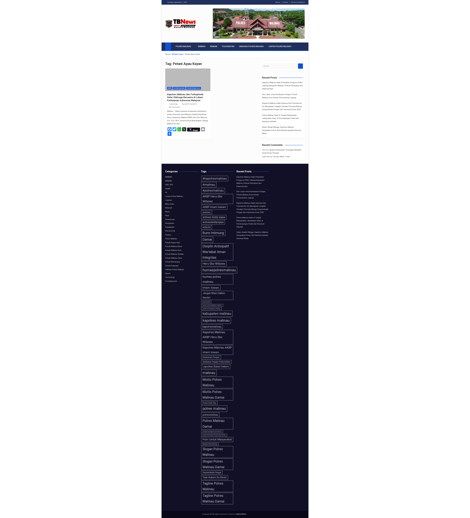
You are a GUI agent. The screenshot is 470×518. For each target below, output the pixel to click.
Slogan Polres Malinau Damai (213, 464)
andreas (207, 212)
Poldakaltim (228, 46)
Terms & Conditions (298, 2)
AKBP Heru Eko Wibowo (212, 199)
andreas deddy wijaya (214, 217)
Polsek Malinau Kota (173, 250)
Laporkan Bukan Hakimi (216, 366)
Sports (168, 273)
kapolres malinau (216, 320)
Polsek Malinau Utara (173, 258)
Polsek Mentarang (172, 262)
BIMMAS (201, 46)
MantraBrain (241, 514)
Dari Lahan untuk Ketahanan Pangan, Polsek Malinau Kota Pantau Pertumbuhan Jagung (251, 194)
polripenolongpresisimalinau (212, 431)
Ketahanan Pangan (211, 357)
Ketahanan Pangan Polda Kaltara (216, 362)
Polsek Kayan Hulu (193, 88)
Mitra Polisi (169, 204)
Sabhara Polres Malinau (251, 46)
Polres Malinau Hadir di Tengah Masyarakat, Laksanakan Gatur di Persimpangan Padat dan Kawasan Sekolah (280, 118)
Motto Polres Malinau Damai (213, 394)
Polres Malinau (183, 46)
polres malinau (214, 408)
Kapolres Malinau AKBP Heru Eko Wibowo (214, 337)
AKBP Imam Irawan (214, 207)
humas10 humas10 (189, 104)
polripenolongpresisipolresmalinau (214, 435)
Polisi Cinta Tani (209, 403)
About (277, 2)
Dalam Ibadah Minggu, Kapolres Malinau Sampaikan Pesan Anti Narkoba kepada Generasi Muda (281, 130)
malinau (209, 373)
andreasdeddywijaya (213, 222)
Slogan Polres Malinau (213, 452)
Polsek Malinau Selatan (174, 254)
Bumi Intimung (213, 233)
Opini (167, 215)
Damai (207, 239)
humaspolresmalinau (219, 270)
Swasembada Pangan (212, 472)
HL (166, 192)
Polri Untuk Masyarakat (217, 439)
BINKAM (213, 46)
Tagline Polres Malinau (213, 486)
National (168, 208)
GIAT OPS (169, 185)
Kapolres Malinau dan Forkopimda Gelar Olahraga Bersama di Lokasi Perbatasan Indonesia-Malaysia (185, 97)
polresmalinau (210, 414)
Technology (170, 277)
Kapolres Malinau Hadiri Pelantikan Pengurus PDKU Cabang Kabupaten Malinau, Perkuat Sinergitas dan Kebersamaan (282, 85)
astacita (207, 227)
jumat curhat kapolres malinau (212, 305)
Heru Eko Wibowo (214, 263)
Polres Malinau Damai (213, 423)
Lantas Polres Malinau (280, 46)
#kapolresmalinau (215, 178)
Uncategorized (171, 281)
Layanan (168, 200)
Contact (285, 2)
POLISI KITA (170, 231)
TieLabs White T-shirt (281, 157)
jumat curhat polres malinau (211, 308)
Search (300, 66)
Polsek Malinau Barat (173, 246)
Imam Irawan (211, 287)
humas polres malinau (212, 279)
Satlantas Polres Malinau (210, 444)
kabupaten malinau (217, 314)
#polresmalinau (213, 190)
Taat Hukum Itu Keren (215, 477)
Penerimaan (170, 219)
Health (167, 188)
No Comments (174, 107)
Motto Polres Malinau (212, 382)
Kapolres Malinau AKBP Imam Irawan (217, 350)
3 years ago (173, 104)
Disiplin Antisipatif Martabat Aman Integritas (216, 251)
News (169, 88)
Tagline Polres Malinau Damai (213, 498)
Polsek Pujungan (171, 266)
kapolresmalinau (212, 326)
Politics (168, 235)
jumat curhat (206, 302)
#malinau (209, 184)
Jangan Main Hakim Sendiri (214, 295)
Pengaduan (169, 223)
